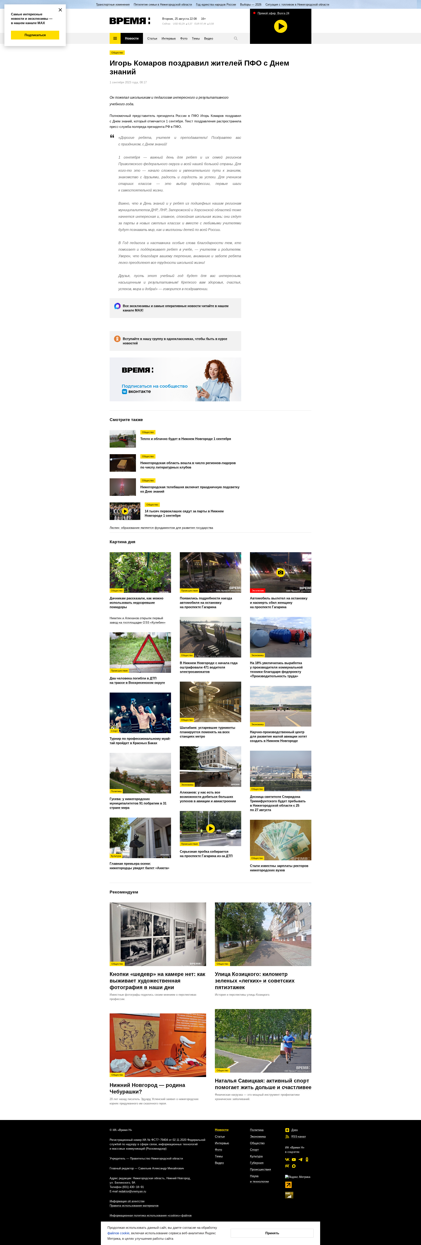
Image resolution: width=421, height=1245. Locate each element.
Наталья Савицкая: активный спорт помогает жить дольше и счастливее (263, 1079)
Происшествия (260, 1169)
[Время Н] (130, 21)
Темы (219, 1156)
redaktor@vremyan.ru (132, 1191)
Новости (221, 1130)
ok (307, 1159)
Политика (257, 1130)
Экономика (258, 1136)
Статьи (220, 1136)
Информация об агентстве (127, 1201)
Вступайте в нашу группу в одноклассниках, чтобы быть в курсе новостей (175, 341)
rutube (287, 1166)
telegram (300, 1159)
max (294, 1166)
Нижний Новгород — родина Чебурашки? (147, 1084)
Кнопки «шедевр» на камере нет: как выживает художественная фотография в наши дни (157, 976)
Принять (272, 1233)
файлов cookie (118, 1233)
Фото (218, 1149)
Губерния (257, 1163)
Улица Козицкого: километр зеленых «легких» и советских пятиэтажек (254, 976)
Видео (219, 1163)
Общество (117, 52)
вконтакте (287, 1159)
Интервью (222, 1143)
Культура (256, 1156)
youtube (294, 1159)
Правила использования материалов (134, 1205)
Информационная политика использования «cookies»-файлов (151, 1215)
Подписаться (35, 35)
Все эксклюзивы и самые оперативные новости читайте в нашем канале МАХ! (175, 308)
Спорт (254, 1149)
